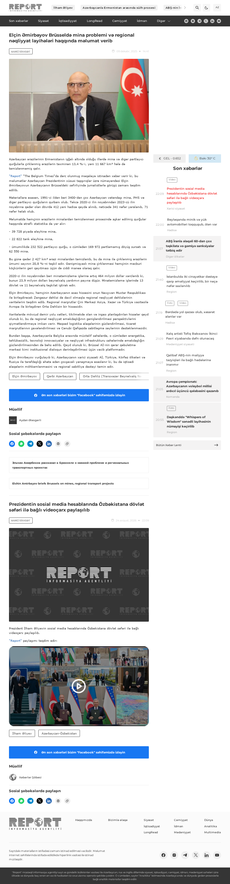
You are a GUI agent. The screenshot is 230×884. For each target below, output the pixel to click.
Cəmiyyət (181, 820)
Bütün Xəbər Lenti (168, 445)
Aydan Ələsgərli (30, 420)
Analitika (210, 826)
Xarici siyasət (20, 51)
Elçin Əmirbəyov (24, 376)
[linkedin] (212, 21)
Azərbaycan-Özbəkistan (59, 733)
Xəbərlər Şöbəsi (30, 777)
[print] (58, 444)
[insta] (193, 21)
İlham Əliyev (63, 7)
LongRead (151, 832)
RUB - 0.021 (172, 158)
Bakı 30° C (207, 158)
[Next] (182, 8)
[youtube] (219, 21)
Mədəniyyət (182, 832)
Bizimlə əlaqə (118, 820)
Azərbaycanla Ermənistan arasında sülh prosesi (119, 7)
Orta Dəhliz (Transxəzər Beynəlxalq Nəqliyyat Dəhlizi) (123, 376)
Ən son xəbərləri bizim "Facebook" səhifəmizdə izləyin (83, 395)
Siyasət (149, 820)
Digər (161, 21)
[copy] (67, 444)
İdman (178, 826)
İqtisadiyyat (152, 826)
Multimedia (212, 832)
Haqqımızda (83, 820)
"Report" (15, 176)
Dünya (208, 820)
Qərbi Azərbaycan (60, 376)
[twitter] (206, 21)
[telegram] (199, 21)
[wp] (21, 444)
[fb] (186, 21)
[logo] (25, 8)
